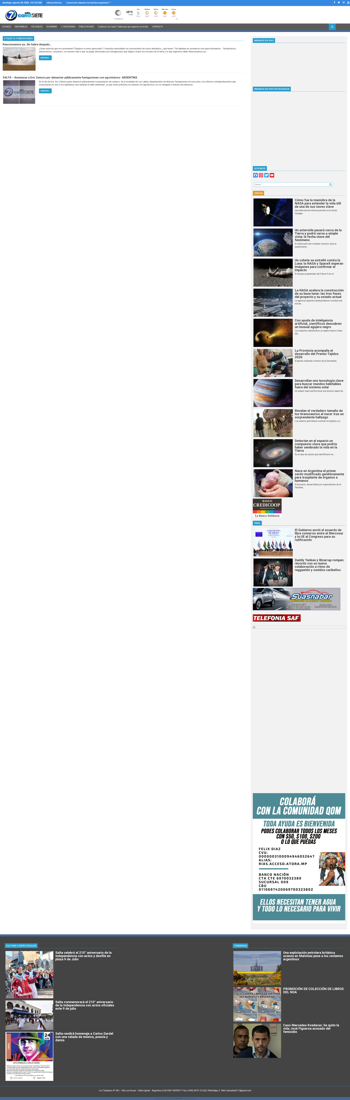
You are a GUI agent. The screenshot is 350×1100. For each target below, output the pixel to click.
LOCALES (6, 26)
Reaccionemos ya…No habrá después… (27, 44)
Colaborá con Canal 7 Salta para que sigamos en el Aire (123, 26)
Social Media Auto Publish (164, 1098)
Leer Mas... (45, 58)
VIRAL (257, 523)
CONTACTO (157, 26)
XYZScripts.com (190, 1098)
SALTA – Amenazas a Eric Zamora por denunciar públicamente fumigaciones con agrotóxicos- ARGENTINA (70, 77)
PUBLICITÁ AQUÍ (86, 26)
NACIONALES (21, 26)
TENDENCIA (240, 945)
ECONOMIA (52, 26)
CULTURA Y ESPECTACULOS (21, 945)
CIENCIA (258, 193)
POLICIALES (36, 26)
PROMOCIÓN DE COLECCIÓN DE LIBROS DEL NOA (88, 3)
